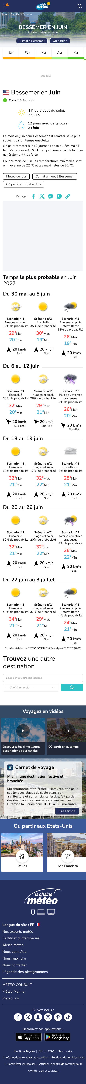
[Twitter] (28, 1017)
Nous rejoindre (14, 958)
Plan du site (64, 1051)
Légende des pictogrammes (25, 971)
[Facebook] (18, 1017)
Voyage (4, 14)
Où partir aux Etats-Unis (23, 184)
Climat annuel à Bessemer (55, 176)
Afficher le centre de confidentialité (60, 1064)
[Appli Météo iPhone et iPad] (29, 1037)
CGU (41, 1051)
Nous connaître (14, 951)
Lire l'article (67, 811)
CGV (51, 1051)
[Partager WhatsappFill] (59, 196)
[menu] (6, 6)
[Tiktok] (68, 1017)
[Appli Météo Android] (57, 1037)
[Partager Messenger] (50, 196)
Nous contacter (14, 965)
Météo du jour (16, 176)
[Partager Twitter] (42, 196)
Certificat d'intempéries (21, 938)
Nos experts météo (17, 931)
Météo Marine (13, 991)
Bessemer (27, 14)
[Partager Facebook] (33, 196)
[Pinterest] (58, 1017)
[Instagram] (48, 1017)
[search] (80, 6)
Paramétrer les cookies (21, 1064)
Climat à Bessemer (31, 41)
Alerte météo (13, 945)
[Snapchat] (38, 1017)
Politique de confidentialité (67, 1057)
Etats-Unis (15, 14)
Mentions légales (24, 1051)
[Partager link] (67, 196)
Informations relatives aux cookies (26, 1057)
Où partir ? (60, 41)
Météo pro (10, 998)
